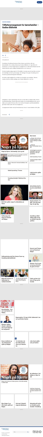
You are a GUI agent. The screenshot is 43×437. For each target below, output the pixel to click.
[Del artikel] (5, 55)
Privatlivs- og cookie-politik (6, 432)
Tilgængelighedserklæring (5, 435)
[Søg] (28, 432)
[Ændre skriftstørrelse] (3, 55)
